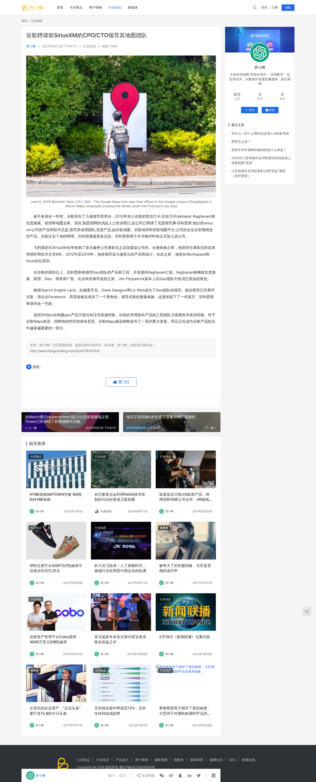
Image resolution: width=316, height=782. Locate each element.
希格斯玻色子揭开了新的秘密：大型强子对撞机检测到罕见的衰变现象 (185, 711)
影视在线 (248, 760)
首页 (60, 7)
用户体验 (95, 7)
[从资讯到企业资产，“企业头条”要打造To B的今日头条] (56, 683)
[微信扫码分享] (162, 775)
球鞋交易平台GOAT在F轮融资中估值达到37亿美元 (56, 568)
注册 (274, 7)
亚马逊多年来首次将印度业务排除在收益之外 (120, 639)
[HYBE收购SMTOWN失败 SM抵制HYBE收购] (56, 469)
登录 (264, 7)
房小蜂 (31, 46)
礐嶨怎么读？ (241, 141)
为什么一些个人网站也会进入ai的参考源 (260, 133)
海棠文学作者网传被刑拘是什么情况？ (258, 150)
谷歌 (36, 367)
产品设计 (122, 760)
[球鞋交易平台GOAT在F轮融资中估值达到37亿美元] (56, 540)
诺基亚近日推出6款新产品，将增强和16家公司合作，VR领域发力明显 (184, 497)
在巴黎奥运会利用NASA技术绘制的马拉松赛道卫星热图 (119, 497)
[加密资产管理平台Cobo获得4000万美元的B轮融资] (56, 612)
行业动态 (114, 7)
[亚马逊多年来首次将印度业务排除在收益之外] (121, 612)
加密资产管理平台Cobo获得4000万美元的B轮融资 (53, 639)
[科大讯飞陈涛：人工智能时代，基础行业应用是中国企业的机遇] (121, 540)
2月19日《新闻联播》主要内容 (184, 636)
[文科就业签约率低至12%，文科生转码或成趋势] (121, 683)
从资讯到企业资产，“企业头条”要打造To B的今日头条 (55, 710)
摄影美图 (161, 760)
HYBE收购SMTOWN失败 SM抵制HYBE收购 (56, 497)
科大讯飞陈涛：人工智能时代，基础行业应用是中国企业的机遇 (120, 568)
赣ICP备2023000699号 (137, 767)
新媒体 (133, 7)
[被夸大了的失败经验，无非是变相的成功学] (186, 540)
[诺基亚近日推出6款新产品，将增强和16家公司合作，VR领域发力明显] (186, 469)
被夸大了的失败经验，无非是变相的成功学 (185, 568)
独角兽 (164, 527)
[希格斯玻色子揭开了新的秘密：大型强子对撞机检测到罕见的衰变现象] (186, 683)
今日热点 (76, 7)
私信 (272, 110)
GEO (232, 760)
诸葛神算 (196, 760)
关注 (251, 110)
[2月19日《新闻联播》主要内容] (186, 612)
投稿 (288, 7)
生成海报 (148, 775)
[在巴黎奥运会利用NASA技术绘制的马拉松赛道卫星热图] (121, 469)
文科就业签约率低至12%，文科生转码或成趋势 (120, 710)
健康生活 (216, 760)
